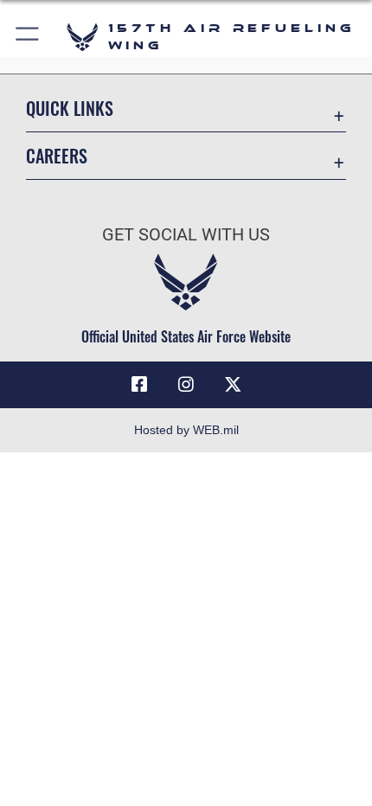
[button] (28, 37)
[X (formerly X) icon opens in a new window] (233, 385)
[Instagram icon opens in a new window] (186, 385)
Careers (56, 156)
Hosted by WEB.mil (186, 430)
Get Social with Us (186, 235)
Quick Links (69, 108)
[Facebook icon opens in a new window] (139, 385)
